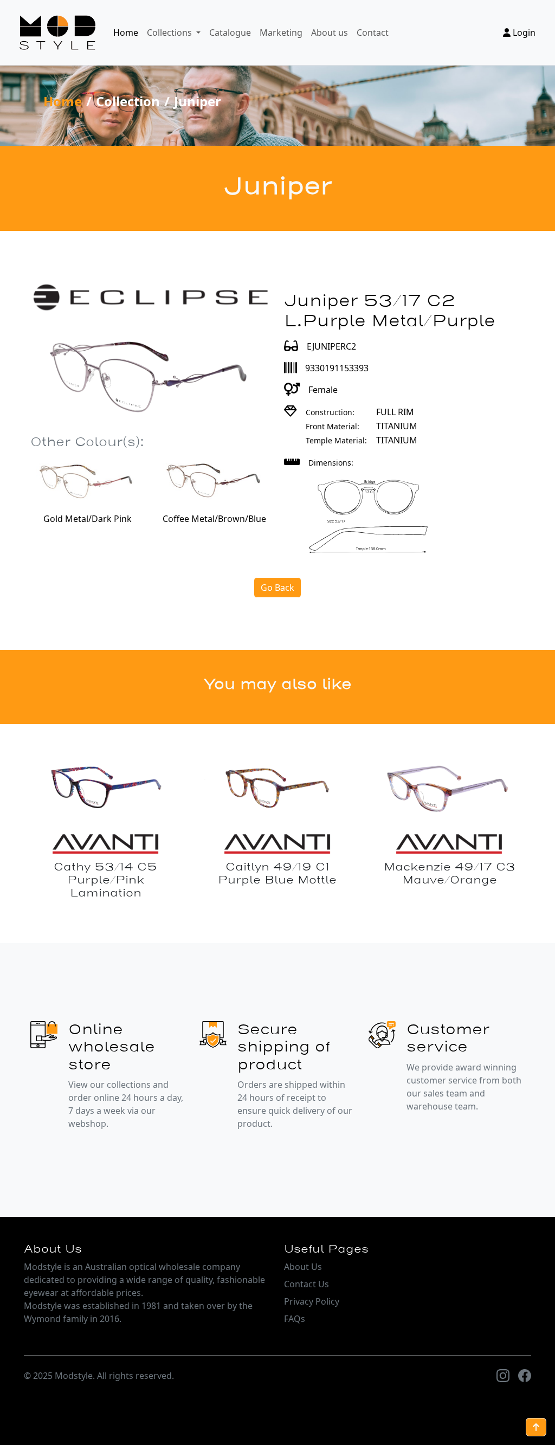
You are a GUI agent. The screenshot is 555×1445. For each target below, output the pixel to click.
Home (125, 32)
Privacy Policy (311, 1301)
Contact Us (306, 1284)
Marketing (281, 32)
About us (329, 32)
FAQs (294, 1319)
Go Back (277, 588)
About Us (303, 1267)
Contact (373, 32)
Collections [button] (170, 32)
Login (523, 32)
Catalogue (230, 32)
